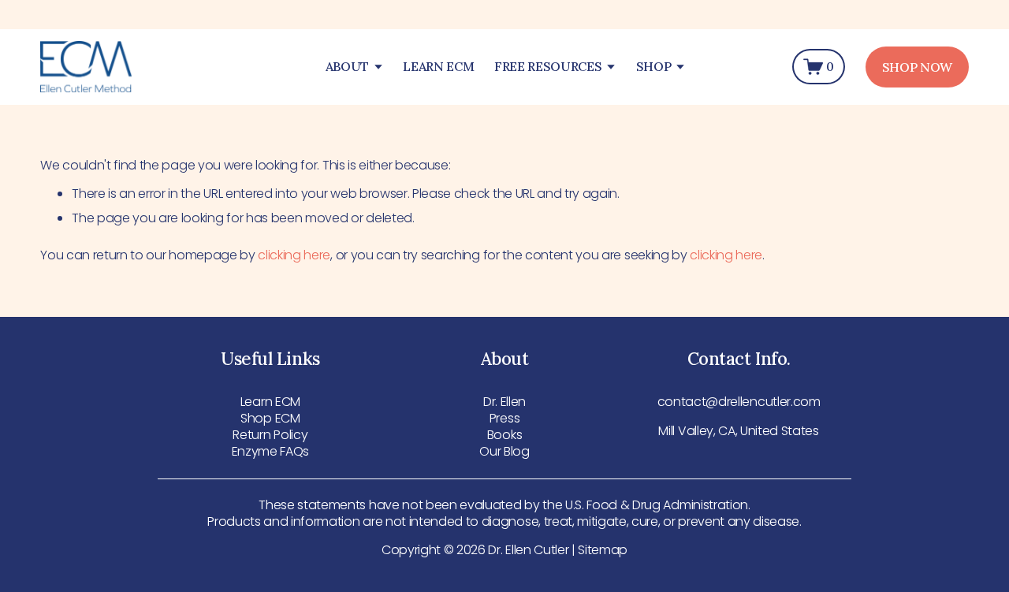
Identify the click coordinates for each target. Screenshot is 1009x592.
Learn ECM (270, 402)
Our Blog (504, 452)
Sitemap (602, 550)
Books (504, 435)
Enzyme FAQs (270, 452)
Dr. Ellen (504, 402)
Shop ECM (270, 419)
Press (504, 419)
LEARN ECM (438, 66)
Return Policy (270, 435)
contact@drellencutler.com (739, 402)
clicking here (294, 255)
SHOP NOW (917, 67)
